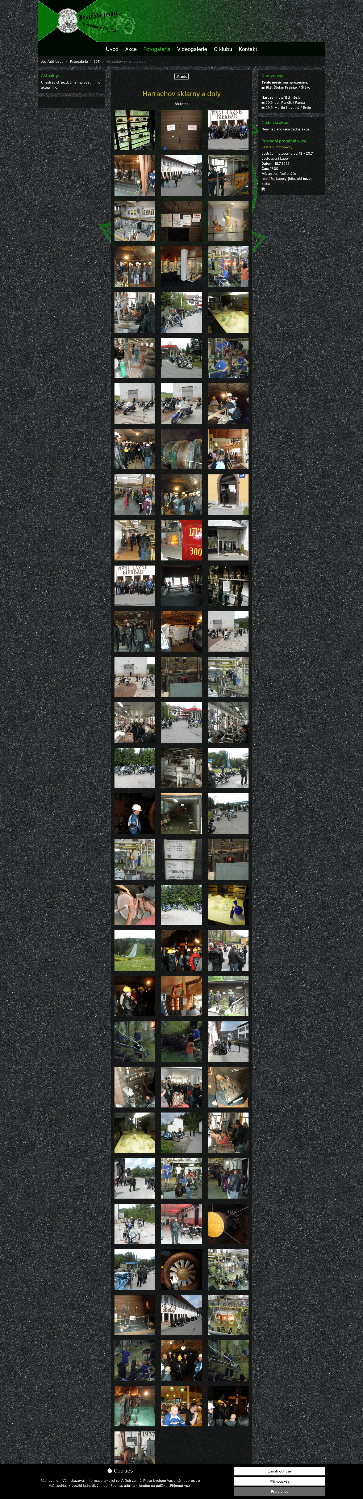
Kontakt (248, 49)
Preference (279, 1491)
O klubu (223, 49)
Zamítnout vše (279, 1471)
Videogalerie (192, 49)
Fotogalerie (156, 49)
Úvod (112, 49)
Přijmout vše (279, 1481)
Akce (131, 49)
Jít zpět (181, 76)
